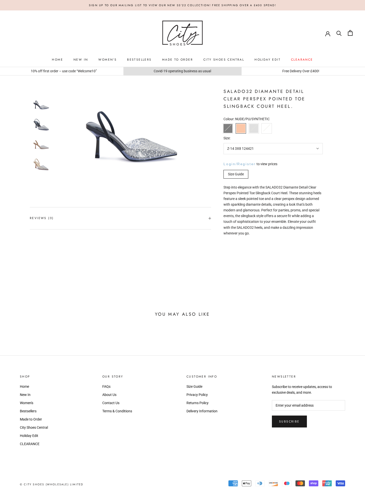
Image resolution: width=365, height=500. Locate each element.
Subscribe (289, 421)
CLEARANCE (302, 60)
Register (246, 164)
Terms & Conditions (117, 411)
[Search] (339, 33)
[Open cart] (350, 33)
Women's (107, 60)
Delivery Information (202, 411)
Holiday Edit (268, 60)
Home (57, 60)
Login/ (230, 164)
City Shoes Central (223, 60)
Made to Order (177, 60)
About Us (109, 395)
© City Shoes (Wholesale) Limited (51, 484)
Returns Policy (197, 403)
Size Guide (194, 386)
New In (80, 60)
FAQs (106, 386)
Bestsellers (139, 60)
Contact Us (110, 403)
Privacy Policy (197, 395)
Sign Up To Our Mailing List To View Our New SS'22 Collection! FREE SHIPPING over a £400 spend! (182, 5)
